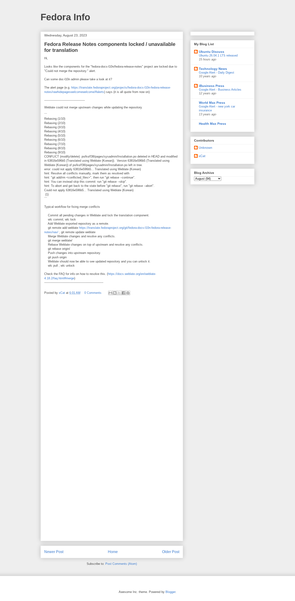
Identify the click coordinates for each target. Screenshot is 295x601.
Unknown (205, 147)
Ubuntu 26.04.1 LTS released (218, 55)
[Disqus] (111, 360)
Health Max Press (212, 123)
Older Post (170, 552)
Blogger (170, 592)
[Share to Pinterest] (128, 293)
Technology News (213, 69)
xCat (202, 156)
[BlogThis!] (114, 293)
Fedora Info (65, 17)
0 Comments (92, 293)
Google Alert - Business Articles (220, 89)
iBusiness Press (211, 86)
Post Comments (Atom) (121, 563)
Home (113, 552)
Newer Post (53, 552)
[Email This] (110, 293)
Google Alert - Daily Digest (216, 72)
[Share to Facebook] (123, 293)
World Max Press (212, 102)
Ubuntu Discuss (211, 52)
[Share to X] (119, 293)
